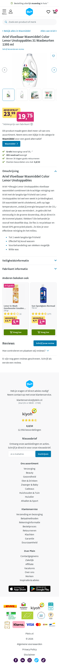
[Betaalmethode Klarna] (18, 624)
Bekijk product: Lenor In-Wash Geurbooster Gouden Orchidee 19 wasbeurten (16, 309)
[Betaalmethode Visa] (30, 624)
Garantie (29, 538)
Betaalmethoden (29, 518)
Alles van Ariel (48, 31)
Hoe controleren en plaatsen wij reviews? (23, 350)
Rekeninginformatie (29, 522)
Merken (29, 576)
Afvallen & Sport (29, 500)
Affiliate (29, 564)
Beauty (29, 472)
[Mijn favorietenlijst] (48, 11)
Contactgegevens (29, 556)
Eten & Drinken (29, 480)
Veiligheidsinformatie (15, 260)
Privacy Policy (29, 649)
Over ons (29, 572)
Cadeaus (29, 488)
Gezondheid (29, 476)
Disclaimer (29, 654)
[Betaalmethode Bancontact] (52, 625)
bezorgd (16, 155)
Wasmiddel (25, 30)
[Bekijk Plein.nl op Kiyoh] (37, 606)
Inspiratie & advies (29, 580)
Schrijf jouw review (45, 343)
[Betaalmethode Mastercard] (38, 625)
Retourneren (29, 530)
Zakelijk (29, 560)
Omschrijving (10, 171)
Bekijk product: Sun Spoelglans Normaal (43, 309)
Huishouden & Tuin (29, 492)
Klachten (29, 534)
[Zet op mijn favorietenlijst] (53, 56)
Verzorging (29, 468)
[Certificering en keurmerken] (27, 615)
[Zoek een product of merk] (5, 22)
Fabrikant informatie (15, 268)
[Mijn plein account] (10, 11)
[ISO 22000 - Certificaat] (41, 615)
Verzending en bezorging (29, 514)
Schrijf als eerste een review (13, 49)
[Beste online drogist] (50, 615)
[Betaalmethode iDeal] (45, 625)
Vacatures (29, 568)
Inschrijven (43, 454)
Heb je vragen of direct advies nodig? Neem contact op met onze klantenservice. (29, 392)
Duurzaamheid (29, 542)
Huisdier (29, 496)
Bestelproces (29, 526)
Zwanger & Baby (29, 484)
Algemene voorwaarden (29, 644)
